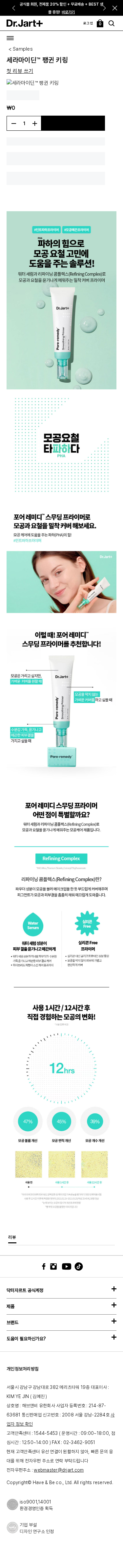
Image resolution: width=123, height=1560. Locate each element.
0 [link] (100, 24)
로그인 (88, 23)
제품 (10, 1306)
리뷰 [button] (12, 1237)
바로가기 (68, 12)
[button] (115, 8)
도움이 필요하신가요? (26, 1338)
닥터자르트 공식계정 (25, 1290)
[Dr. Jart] (25, 23)
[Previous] (13, 8)
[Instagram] (55, 1266)
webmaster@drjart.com (59, 1470)
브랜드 (12, 1322)
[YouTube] (65, 1266)
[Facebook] (45, 1266)
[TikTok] (75, 1266)
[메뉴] (10, 38)
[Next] (105, 8)
